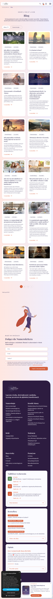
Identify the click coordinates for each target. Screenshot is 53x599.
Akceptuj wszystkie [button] (11, 589)
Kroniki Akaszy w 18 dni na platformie (35, 409)
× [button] (19, 572)
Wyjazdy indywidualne (12, 438)
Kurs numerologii (11, 406)
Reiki (8, 433)
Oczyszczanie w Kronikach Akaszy (12, 92)
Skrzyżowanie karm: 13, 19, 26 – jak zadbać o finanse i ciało (38, 179)
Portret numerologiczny (13, 409)
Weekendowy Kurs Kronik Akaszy (37, 406)
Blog (7, 456)
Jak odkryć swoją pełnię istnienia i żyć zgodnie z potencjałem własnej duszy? (13, 52)
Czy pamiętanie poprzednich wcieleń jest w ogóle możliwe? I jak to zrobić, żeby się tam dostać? (39, 223)
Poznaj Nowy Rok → (36, 595)
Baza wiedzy (10, 453)
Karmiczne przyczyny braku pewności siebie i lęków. (38, 265)
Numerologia (10, 403)
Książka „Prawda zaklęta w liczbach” (13, 414)
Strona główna (5, 7)
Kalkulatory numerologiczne (14, 463)
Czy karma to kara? (35, 50)
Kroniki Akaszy (33, 403)
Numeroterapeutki (33, 459)
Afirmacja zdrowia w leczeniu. (39, 138)
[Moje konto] (46, 4)
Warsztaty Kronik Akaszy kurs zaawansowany (36, 424)
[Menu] (50, 4)
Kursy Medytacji (32, 436)
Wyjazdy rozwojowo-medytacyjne (34, 444)
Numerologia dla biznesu (13, 411)
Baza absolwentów (33, 463)
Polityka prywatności (13, 587)
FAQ (7, 466)
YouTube (8, 459)
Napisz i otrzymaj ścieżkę (38, 368)
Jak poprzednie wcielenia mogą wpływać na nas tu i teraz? (12, 139)
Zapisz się (15, 481)
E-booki (8, 461)
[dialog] (11, 584)
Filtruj (5, 27)
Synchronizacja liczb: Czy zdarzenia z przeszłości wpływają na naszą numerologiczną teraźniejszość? (37, 94)
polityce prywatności (37, 365)
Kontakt (30, 466)
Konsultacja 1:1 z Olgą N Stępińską (12, 421)
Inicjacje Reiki (10, 436)
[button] (11, 595)
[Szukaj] (40, 4)
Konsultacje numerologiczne (14, 417)
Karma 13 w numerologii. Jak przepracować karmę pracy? (13, 221)
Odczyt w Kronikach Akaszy (36, 417)
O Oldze (30, 456)
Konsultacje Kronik (33, 461)
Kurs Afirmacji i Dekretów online (37, 438)
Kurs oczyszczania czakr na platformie (35, 413)
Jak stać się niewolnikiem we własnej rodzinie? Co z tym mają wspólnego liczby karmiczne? (13, 181)
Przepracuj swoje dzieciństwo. (14, 265)
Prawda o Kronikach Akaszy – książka (36, 420)
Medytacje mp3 (32, 441)
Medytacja (31, 433)
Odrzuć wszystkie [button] (11, 592)
